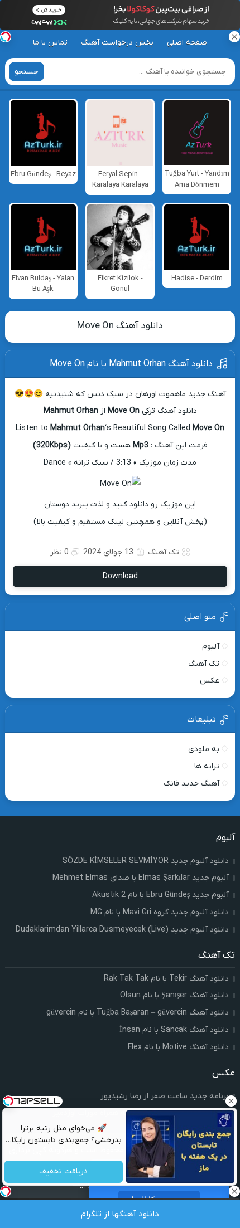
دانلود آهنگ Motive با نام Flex (178, 1047)
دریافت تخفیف (64, 1172)
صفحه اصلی (187, 42)
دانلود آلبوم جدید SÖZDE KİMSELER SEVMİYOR (146, 861)
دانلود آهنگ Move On (120, 326)
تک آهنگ (163, 552)
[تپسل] (5, 36)
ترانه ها (206, 766)
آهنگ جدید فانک (191, 783)
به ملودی (203, 749)
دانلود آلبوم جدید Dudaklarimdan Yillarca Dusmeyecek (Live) (122, 929)
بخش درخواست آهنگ (117, 42)
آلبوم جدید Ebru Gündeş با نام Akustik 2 (160, 895)
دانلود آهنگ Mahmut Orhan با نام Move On (131, 363)
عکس (209, 680)
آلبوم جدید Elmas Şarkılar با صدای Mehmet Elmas (140, 878)
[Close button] (231, 1101)
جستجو (27, 71)
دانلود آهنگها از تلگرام (120, 1214)
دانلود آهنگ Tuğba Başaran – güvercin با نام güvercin (137, 1012)
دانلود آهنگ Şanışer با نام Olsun (174, 995)
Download (120, 576)
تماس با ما (50, 42)
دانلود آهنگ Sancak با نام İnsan (174, 1030)
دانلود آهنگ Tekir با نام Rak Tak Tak (166, 978)
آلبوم (210, 646)
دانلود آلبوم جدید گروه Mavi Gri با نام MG (159, 912)
